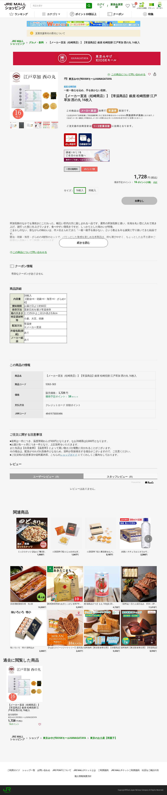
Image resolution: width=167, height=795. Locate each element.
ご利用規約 (103, 770)
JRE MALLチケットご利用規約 (125, 770)
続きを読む (83, 242)
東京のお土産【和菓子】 (103, 738)
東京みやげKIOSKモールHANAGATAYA (64, 738)
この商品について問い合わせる (128, 74)
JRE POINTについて (61, 770)
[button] (148, 539)
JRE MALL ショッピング (17, 42)
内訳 (155, 182)
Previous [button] (22, 96)
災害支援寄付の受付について (50, 33)
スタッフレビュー (120, 476)
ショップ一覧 (28, 770)
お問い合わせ (43, 770)
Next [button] (46, 96)
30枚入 (92, 190)
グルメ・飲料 (36, 42)
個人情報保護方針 (83, 776)
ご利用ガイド (13, 770)
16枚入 (80, 190)
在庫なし (139, 200)
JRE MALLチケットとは (84, 770)
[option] (34, 96)
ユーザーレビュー (46, 476)
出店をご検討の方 (150, 770)
